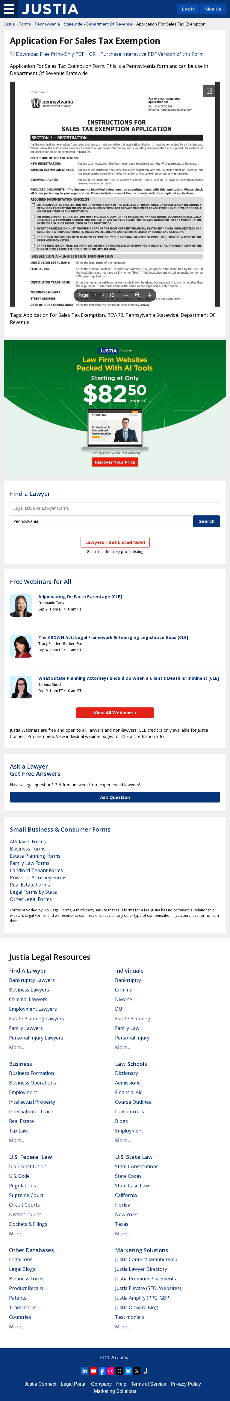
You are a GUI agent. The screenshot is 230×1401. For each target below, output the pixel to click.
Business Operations (32, 1082)
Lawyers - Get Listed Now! (115, 542)
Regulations (22, 1185)
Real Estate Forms (30, 884)
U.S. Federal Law (30, 1156)
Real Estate (21, 1121)
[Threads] (119, 1371)
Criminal (124, 989)
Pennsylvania (47, 24)
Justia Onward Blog (136, 1307)
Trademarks (23, 1307)
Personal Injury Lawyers (36, 1037)
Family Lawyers (26, 1028)
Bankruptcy (128, 980)
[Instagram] (110, 1371)
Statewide (73, 24)
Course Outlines (133, 1102)
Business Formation (31, 1073)
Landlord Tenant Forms (36, 870)
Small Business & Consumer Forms (60, 829)
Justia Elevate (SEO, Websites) (148, 1288)
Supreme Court (26, 1195)
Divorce (123, 999)
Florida (122, 1205)
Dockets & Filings (28, 1224)
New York (126, 1214)
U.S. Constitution (27, 1166)
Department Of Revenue (109, 24)
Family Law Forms (29, 863)
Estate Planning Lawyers (36, 1018)
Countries (20, 1317)
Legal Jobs (20, 1259)
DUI (119, 1009)
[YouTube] (93, 1371)
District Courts (25, 1214)
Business (20, 1063)
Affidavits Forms (28, 841)
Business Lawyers (29, 989)
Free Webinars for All (40, 581)
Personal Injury (132, 1037)
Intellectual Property (32, 1102)
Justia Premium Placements (145, 1278)
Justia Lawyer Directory (141, 1269)
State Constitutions (136, 1166)
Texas (121, 1224)
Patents (17, 1297)
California (126, 1195)
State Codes (128, 1176)
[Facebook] (102, 1371)
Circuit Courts (24, 1205)
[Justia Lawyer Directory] (145, 1371)
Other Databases (31, 1250)
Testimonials (129, 1317)
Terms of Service (148, 1384)
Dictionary (126, 1073)
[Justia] (50, 9)
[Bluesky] (128, 1371)
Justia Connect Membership (146, 1259)
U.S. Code (19, 1176)
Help (121, 1384)
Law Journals (129, 1111)
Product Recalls (26, 1288)
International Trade (31, 1111)
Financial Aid (129, 1092)
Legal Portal (74, 1384)
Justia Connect (40, 1384)
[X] (136, 1371)
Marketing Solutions (141, 1250)
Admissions (127, 1082)
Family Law (127, 1028)
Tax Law (18, 1130)
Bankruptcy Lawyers (32, 980)
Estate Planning (132, 1018)
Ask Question (115, 797)
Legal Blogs (22, 1269)
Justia (9, 24)
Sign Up (213, 9)
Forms (25, 24)
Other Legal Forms (31, 899)
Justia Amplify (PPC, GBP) (143, 1297)
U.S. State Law (134, 1156)
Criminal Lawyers (28, 999)
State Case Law (132, 1185)
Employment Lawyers (33, 1009)
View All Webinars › (115, 713)
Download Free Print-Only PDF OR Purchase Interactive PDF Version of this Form (109, 54)
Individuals (129, 970)
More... (16, 1047)
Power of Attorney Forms (38, 877)
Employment (23, 1092)
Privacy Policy (186, 1384)
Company (101, 1384)
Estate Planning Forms (35, 856)
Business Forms (28, 848)
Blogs (121, 1121)
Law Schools (131, 1063)
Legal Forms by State (33, 892)
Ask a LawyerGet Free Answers (35, 770)
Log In (188, 9)
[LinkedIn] (84, 1371)
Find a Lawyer (30, 494)
